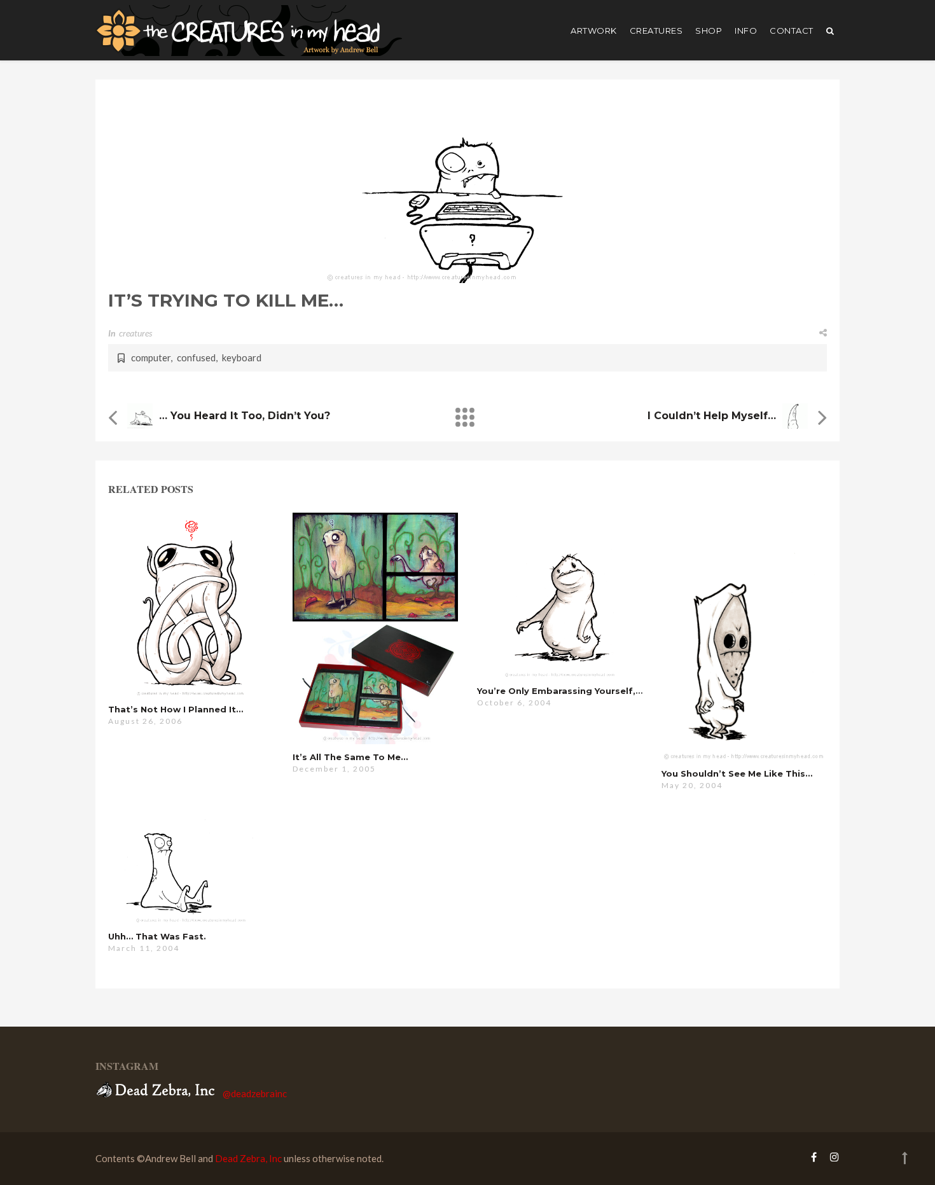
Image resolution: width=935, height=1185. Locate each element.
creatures (656, 30)
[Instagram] (831, 1156)
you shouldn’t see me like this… (736, 773)
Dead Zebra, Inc (248, 1158)
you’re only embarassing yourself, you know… (583, 691)
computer (150, 357)
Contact (792, 30)
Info (746, 30)
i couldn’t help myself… (712, 416)
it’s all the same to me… (350, 757)
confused (196, 357)
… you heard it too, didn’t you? (244, 416)
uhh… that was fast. (157, 936)
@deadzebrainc (255, 1093)
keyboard (241, 357)
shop (708, 30)
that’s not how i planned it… (175, 709)
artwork (594, 30)
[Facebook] (814, 1156)
